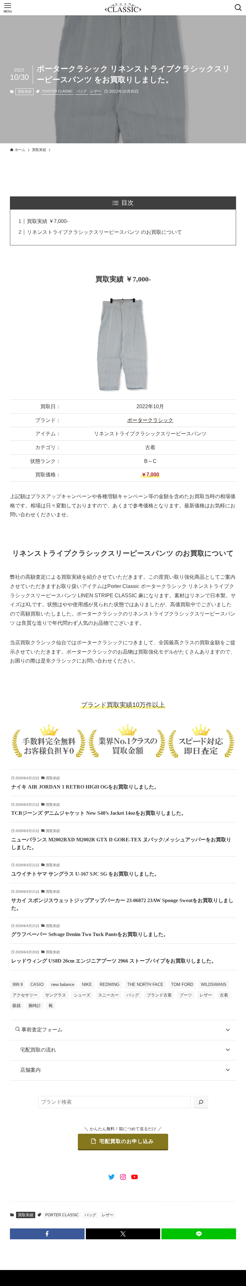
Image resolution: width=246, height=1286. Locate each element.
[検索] (201, 1102)
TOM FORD (182, 984)
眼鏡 (16, 1005)
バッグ (81, 91)
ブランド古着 (159, 995)
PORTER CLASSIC (57, 91)
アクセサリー (24, 995)
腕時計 (35, 1005)
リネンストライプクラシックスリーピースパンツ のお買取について (104, 232)
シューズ (82, 995)
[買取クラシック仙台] (123, 7)
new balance (62, 984)
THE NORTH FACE (145, 984)
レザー (95, 91)
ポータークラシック (150, 420)
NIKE (87, 984)
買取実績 (25, 91)
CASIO (37, 984)
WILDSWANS (213, 984)
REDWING (109, 984)
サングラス (55, 995)
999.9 (17, 984)
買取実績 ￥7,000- (47, 221)
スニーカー (108, 995)
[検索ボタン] (238, 7)
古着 (224, 995)
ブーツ (185, 995)
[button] (47, 1233)
